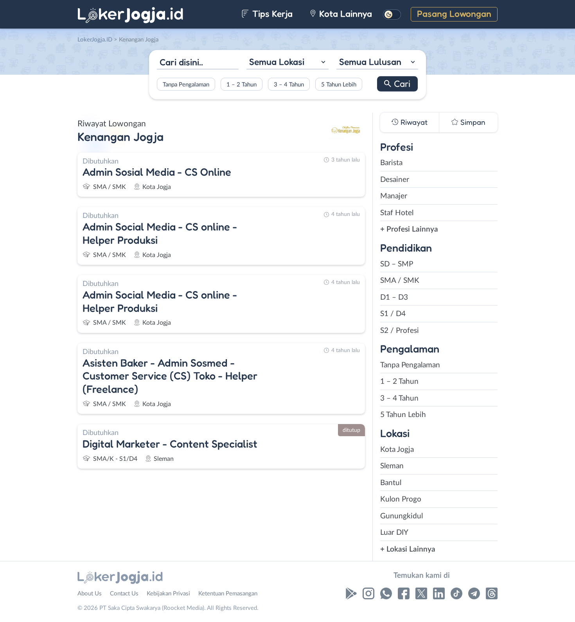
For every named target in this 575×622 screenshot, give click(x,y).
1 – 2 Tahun (241, 84)
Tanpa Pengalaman (186, 84)
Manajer (393, 196)
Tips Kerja (271, 13)
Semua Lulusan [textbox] (370, 61)
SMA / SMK (399, 280)
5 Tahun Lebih (338, 84)
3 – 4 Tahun (289, 84)
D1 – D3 (394, 297)
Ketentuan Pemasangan (227, 594)
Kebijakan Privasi (168, 594)
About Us (89, 594)
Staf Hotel (396, 213)
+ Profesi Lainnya (409, 229)
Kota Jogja (397, 449)
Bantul (390, 483)
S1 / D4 (393, 314)
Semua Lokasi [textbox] (276, 61)
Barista (391, 163)
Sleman (392, 466)
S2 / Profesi (399, 330)
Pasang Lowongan (454, 13)
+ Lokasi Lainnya (407, 549)
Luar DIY (394, 532)
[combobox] (287, 63)
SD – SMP (396, 264)
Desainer (394, 179)
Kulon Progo (400, 499)
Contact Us (124, 594)
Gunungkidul (401, 516)
